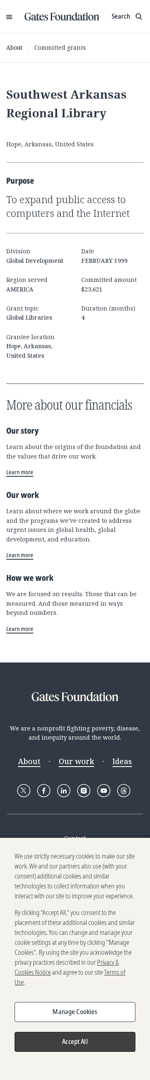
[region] (75, 959)
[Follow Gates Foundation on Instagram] (83, 790)
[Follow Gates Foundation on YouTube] (103, 790)
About (14, 47)
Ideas (122, 761)
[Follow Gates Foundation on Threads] (123, 790)
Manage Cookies (74, 1011)
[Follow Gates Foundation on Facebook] (43, 790)
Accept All (75, 1041)
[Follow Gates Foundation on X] (23, 790)
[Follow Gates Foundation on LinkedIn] (63, 790)
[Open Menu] (9, 16)
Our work (76, 761)
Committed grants (60, 47)
